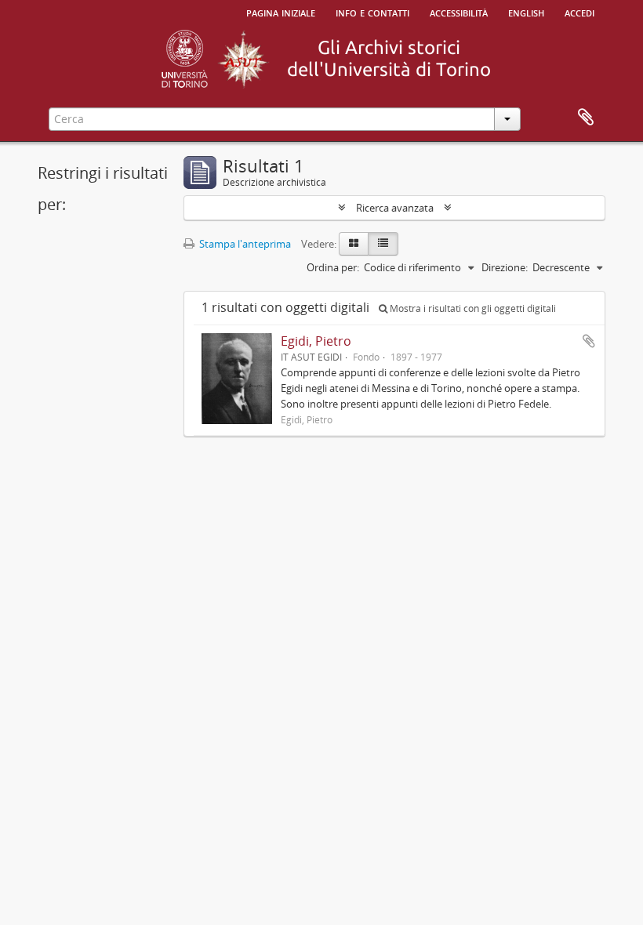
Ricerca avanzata (395, 208)
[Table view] (383, 244)
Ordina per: (333, 267)
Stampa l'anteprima (244, 244)
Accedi (579, 11)
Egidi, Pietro (316, 341)
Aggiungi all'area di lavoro (589, 341)
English (526, 11)
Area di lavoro (585, 117)
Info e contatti (372, 11)
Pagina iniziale (280, 11)
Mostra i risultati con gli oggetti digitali (471, 308)
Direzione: (504, 267)
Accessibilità (459, 11)
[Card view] (354, 244)
